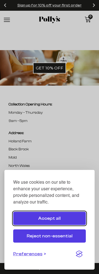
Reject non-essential (50, 236)
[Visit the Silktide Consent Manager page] (79, 254)
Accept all (49, 218)
